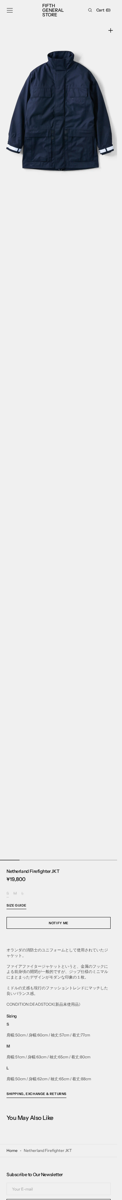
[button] (10, 10)
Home (12, 1150)
